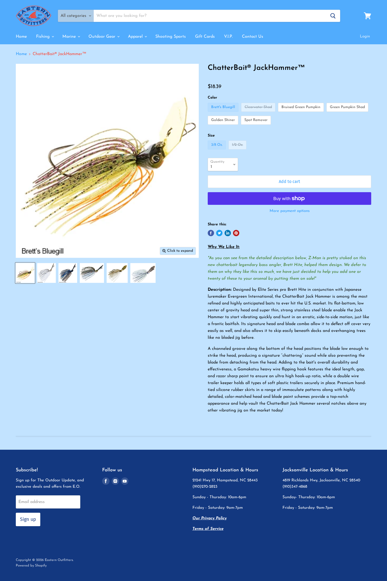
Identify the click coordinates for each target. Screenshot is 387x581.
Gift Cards (205, 37)
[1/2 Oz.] (238, 151)
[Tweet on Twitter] (219, 233)
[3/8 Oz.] (217, 151)
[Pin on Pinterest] (236, 233)
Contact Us (252, 37)
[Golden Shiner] (224, 126)
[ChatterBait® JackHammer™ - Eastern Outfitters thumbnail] (92, 273)
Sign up (28, 519)
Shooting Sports (170, 37)
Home (21, 37)
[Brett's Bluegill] (224, 113)
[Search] (333, 16)
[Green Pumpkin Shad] (348, 113)
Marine (69, 37)
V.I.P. (228, 37)
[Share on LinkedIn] (228, 233)
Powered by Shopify (31, 565)
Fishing (43, 37)
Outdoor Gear (102, 37)
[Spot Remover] (256, 126)
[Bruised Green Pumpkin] (301, 113)
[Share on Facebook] (211, 233)
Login (365, 36)
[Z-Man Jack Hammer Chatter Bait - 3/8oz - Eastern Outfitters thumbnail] (25, 273)
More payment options (290, 211)
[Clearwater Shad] (259, 113)
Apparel (136, 37)
